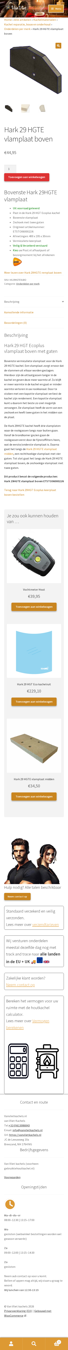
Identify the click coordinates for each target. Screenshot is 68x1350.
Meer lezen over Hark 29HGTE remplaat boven (32, 272)
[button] (58, 46)
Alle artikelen (22, 19)
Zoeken (34, 1344)
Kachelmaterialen (44, 19)
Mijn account (11, 1344)
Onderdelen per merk (17, 29)
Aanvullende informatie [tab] (19, 312)
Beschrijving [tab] (11, 301)
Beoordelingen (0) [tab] (15, 323)
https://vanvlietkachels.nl (25, 1135)
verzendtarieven (45, 924)
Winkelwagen (52, 1340)
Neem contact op (17, 896)
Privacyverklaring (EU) (18, 1311)
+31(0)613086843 (19, 1125)
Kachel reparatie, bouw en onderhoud (27, 24)
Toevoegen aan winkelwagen (26, 177)
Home (8, 19)
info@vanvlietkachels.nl (28, 1130)
